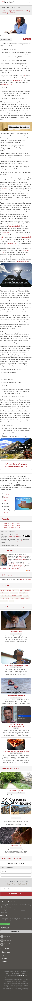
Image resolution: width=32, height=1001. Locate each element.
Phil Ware (4, 36)
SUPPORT (4, 916)
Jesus (25, 592)
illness (22, 598)
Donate (5, 924)
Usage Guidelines (20, 541)
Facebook (7, 936)
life (6, 601)
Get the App (7, 940)
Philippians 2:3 (5, 257)
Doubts (5, 500)
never (2, 598)
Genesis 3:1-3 (5, 189)
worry (21, 590)
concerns (27, 590)
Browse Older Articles (16, 863)
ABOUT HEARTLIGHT (9, 902)
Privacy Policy (23, 975)
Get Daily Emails (16, 931)
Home (4, 965)
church (7, 592)
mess (11, 598)
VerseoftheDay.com (22, 556)
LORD (20, 592)
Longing (6, 494)
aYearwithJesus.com (18, 565)
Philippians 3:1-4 (22, 261)
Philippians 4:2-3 (6, 233)
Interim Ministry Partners (20, 559)
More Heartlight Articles (10, 768)
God (2, 595)
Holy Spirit (7, 595)
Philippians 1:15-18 (13, 244)
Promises (6, 497)
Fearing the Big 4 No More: (12, 527)
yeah (13, 590)
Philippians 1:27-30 (14, 226)
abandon (26, 595)
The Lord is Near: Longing (11, 523)
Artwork (4, 962)
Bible (3, 955)
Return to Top (5, 512)
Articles (4, 958)
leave (7, 598)
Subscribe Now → (16, 894)
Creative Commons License (15, 536)
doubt (2, 590)
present (14, 595)
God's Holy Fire (20, 564)
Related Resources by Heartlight (13, 607)
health (27, 598)
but (17, 590)
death (2, 601)
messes (17, 598)
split (2, 592)
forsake (20, 595)
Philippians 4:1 (18, 80)
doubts (11, 601)
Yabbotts (8, 590)
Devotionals (6, 952)
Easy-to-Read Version (17, 979)
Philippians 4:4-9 (6, 39)
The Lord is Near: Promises (12, 525)
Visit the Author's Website (12, 568)
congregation (14, 592)
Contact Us (7, 944)
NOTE (25, 75)
